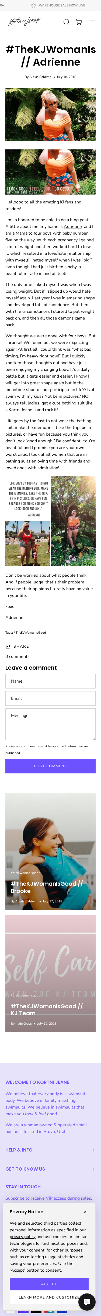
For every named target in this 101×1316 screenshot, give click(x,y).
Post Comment (50, 766)
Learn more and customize (49, 1297)
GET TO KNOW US (25, 1169)
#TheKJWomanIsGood (30, 632)
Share (21, 646)
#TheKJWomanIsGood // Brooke (47, 887)
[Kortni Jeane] (24, 22)
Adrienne (73, 227)
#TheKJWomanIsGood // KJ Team (47, 1009)
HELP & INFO (19, 1150)
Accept (49, 1284)
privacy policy (23, 1237)
